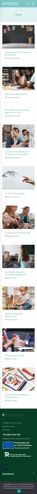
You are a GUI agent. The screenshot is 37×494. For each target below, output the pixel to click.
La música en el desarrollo (17, 233)
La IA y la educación (15, 193)
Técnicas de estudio (15, 356)
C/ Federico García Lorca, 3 (12, 423)
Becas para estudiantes (16, 94)
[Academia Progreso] (10, 4)
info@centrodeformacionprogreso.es (16, 439)
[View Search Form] (28, 3)
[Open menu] (33, 3)
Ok (19, 491)
